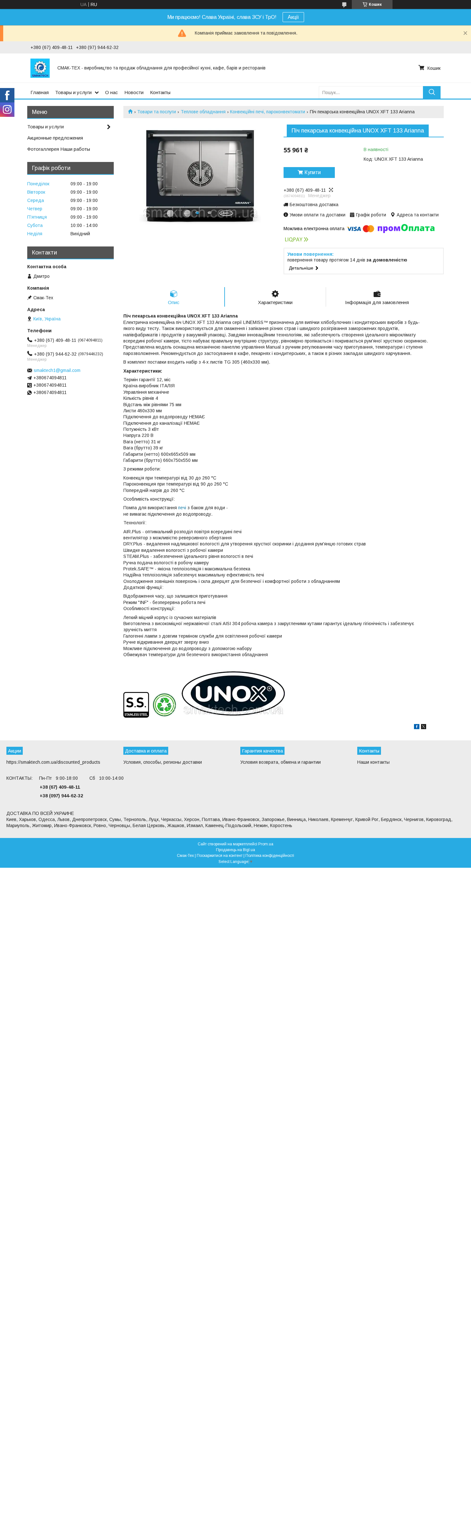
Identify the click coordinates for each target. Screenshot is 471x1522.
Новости (134, 92)
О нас (111, 92)
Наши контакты (373, 762)
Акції (293, 17)
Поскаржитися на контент (220, 855)
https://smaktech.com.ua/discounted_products (53, 762)
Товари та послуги (156, 111)
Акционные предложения (55, 138)
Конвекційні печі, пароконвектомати (267, 111)
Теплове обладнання (203, 111)
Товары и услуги (73, 92)
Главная (39, 92)
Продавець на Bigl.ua (235, 850)
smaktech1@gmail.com (57, 370)
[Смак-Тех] (40, 67)
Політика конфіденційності (269, 855)
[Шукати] (432, 92)
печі (182, 507)
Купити (312, 172)
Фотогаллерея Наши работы (58, 149)
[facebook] (416, 727)
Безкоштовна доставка (314, 204)
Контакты (160, 92)
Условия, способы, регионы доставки (162, 762)
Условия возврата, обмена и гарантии (280, 762)
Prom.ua (265, 844)
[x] (423, 727)
